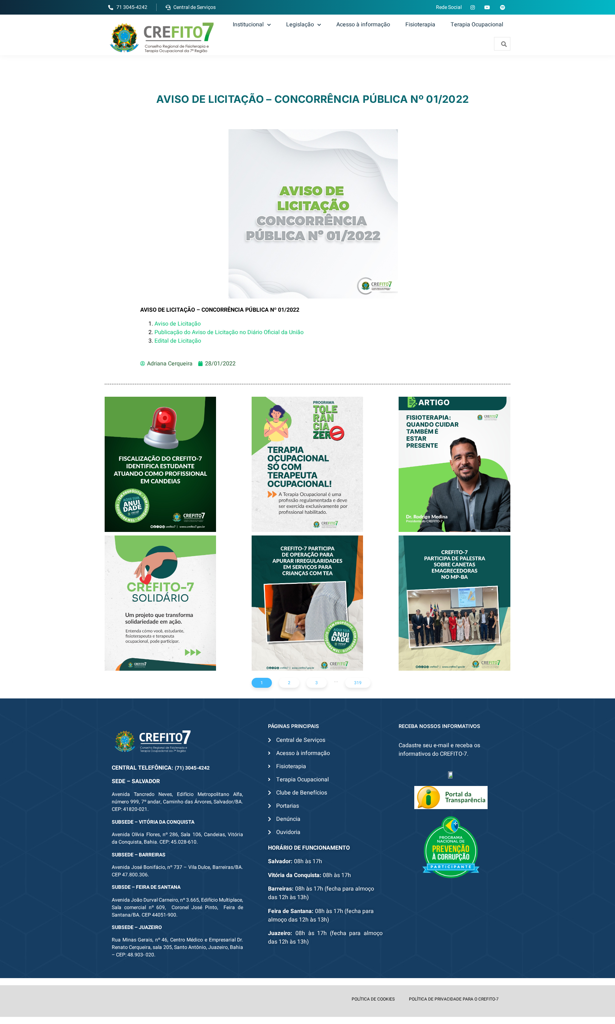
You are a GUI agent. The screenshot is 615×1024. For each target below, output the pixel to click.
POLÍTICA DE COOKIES (373, 999)
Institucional (248, 24)
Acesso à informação (363, 24)
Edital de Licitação (177, 341)
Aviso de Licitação (177, 324)
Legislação (300, 24)
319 (358, 683)
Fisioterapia (420, 24)
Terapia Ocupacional (477, 24)
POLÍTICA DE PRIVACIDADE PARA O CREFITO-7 (454, 999)
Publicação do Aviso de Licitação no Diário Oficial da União (229, 332)
